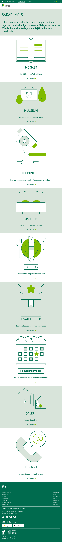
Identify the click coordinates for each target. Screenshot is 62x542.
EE (55, 1)
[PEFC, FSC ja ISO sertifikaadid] (31, 532)
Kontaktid (55, 504)
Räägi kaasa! (56, 492)
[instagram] (6, 517)
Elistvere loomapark (6, 502)
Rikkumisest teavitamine (8, 538)
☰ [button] (59, 6)
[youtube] (10, 517)
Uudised (55, 502)
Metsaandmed (56, 496)
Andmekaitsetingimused (8, 537)
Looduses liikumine (6, 492)
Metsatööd (4, 496)
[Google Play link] (7, 526)
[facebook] (3, 517)
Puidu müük (5, 494)
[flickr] (14, 517)
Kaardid (55, 498)
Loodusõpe (4, 500)
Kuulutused (56, 500)
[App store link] (18, 526)
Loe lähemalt (30, 78)
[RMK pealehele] (5, 6)
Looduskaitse (5, 498)
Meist (54, 494)
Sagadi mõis (5, 504)
